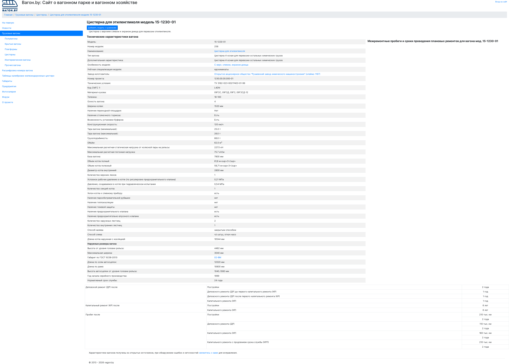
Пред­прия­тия (9, 86)
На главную (8, 22)
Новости (6, 28)
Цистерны (10, 54)
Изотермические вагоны (18, 59)
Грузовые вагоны (11, 33)
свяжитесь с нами (208, 352)
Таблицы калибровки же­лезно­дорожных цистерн (28, 75)
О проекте (7, 102)
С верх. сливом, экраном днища (231, 64)
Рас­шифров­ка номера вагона (17, 70)
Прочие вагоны (13, 65)
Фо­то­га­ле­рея (9, 91)
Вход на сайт (501, 2)
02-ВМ (217, 257)
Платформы (11, 49)
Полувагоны (11, 38)
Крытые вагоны (13, 44)
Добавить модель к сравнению (102, 28)
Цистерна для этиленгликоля (229, 51)
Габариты (7, 81)
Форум (5, 97)
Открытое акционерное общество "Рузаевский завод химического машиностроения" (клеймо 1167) (267, 74)
